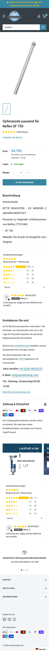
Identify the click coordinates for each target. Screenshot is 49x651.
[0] (44, 16)
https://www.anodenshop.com (16, 392)
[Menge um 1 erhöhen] (28, 172)
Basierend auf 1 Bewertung (16, 262)
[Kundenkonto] (39, 16)
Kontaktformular (22, 346)
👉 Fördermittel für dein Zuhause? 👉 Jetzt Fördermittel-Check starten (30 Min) (24, 4)
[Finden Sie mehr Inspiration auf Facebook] (4, 619)
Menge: (6, 172)
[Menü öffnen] (4, 16)
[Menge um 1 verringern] (14, 172)
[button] (9, 132)
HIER (21, 359)
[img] (18, 295)
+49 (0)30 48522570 (30, 368)
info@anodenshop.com (25, 375)
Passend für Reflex (12, 137)
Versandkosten (30, 155)
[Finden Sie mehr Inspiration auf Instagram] (9, 619)
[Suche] (43, 27)
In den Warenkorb (24, 182)
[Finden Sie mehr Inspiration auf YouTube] (14, 619)
